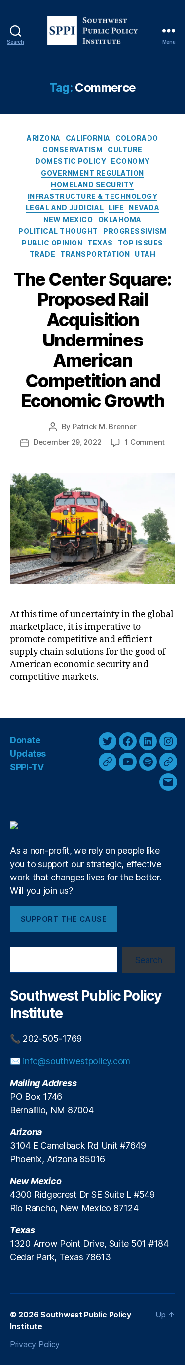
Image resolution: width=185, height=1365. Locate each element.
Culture (125, 150)
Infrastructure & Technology (93, 196)
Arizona (44, 138)
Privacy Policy (35, 1344)
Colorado (136, 138)
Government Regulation (92, 173)
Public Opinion (52, 243)
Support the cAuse (64, 919)
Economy (130, 161)
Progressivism (135, 231)
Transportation (95, 254)
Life (116, 207)
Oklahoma (120, 219)
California (88, 138)
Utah (145, 254)
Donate (25, 740)
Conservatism (72, 150)
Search (148, 960)
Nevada (144, 207)
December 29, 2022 (68, 442)
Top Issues (140, 243)
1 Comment (145, 442)
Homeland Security (92, 184)
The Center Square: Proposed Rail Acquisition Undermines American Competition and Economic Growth (92, 340)
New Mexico (68, 219)
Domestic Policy (70, 161)
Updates (28, 753)
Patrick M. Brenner (104, 426)
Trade (43, 254)
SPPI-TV (27, 767)
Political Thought (58, 231)
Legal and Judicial (65, 207)
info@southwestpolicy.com (76, 1061)
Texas (100, 243)
